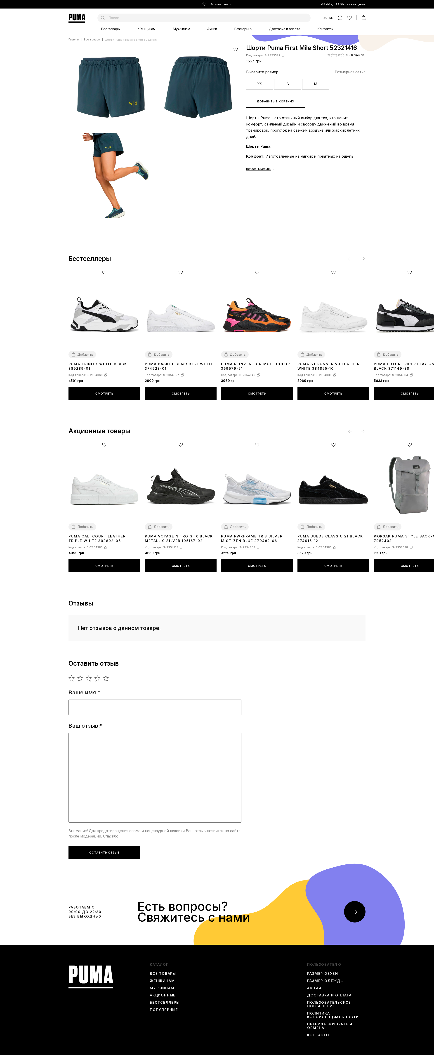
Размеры (241, 29)
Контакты (325, 29)
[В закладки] (236, 49)
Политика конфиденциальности (333, 1015)
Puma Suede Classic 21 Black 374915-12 (330, 538)
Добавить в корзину (275, 101)
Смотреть (104, 393)
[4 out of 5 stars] (97, 678)
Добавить (85, 354)
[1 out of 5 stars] (71, 678)
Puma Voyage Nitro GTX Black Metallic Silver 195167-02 (179, 538)
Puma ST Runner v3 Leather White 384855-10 (328, 366)
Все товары (110, 29)
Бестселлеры (165, 1002)
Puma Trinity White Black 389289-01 (97, 366)
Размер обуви (322, 973)
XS (259, 84)
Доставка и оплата (284, 29)
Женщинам (146, 29)
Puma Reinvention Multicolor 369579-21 (255, 366)
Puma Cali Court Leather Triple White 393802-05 (97, 538)
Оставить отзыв (104, 852)
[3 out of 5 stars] (89, 678)
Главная (74, 39)
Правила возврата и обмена (329, 1026)
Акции (212, 29)
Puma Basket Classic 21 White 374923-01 (179, 366)
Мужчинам (181, 29)
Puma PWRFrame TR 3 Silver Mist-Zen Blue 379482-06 (252, 538)
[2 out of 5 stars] (80, 678)
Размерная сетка (350, 72)
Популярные (164, 1010)
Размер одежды (325, 981)
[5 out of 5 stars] (106, 678)
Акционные (163, 995)
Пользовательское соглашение (329, 1004)
